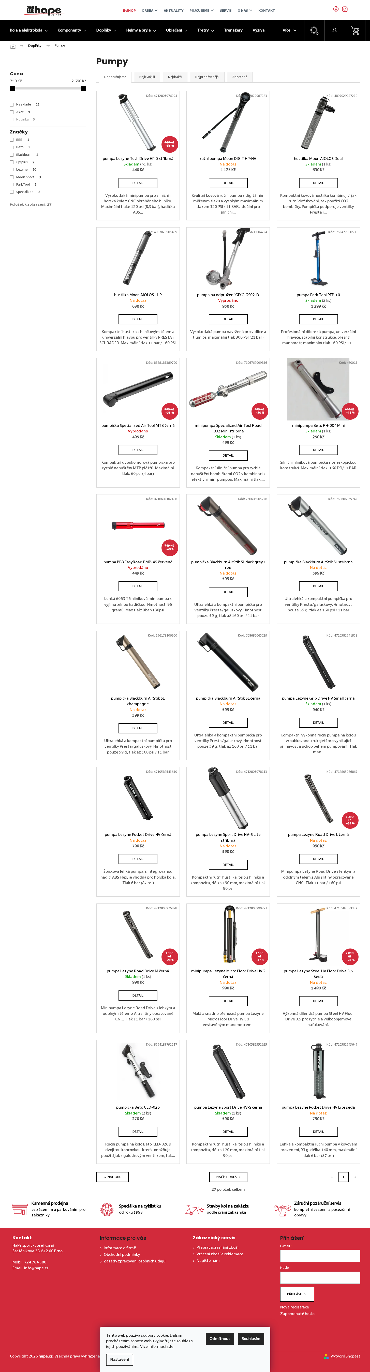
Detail (137, 183)
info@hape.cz (36, 1268)
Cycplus (25, 162)
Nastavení (119, 1360)
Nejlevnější (147, 77)
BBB (22, 140)
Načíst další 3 (228, 1177)
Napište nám (208, 1261)
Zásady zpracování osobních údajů (135, 1261)
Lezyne (26, 169)
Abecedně (239, 77)
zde (170, 1347)
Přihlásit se (297, 1294)
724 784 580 (35, 1262)
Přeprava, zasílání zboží (218, 1248)
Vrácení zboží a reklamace (220, 1254)
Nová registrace (294, 1307)
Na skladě (27, 104)
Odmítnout (220, 1339)
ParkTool (26, 184)
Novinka (25, 119)
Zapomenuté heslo (297, 1314)
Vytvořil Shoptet (345, 1356)
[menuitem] (29, 30)
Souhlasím (251, 1339)
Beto (23, 147)
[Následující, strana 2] (343, 1177)
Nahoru (115, 1177)
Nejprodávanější (207, 77)
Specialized (28, 192)
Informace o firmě (120, 1248)
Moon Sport (28, 177)
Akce (23, 112)
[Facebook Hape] (336, 10)
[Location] (343, 10)
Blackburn (27, 155)
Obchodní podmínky (122, 1255)
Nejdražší (175, 77)
